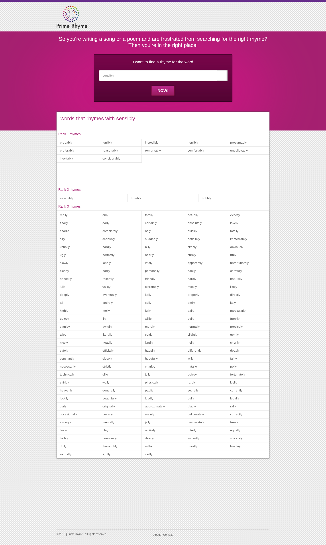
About (157, 534)
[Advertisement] (184, 16)
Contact (168, 534)
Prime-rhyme (75, 534)
